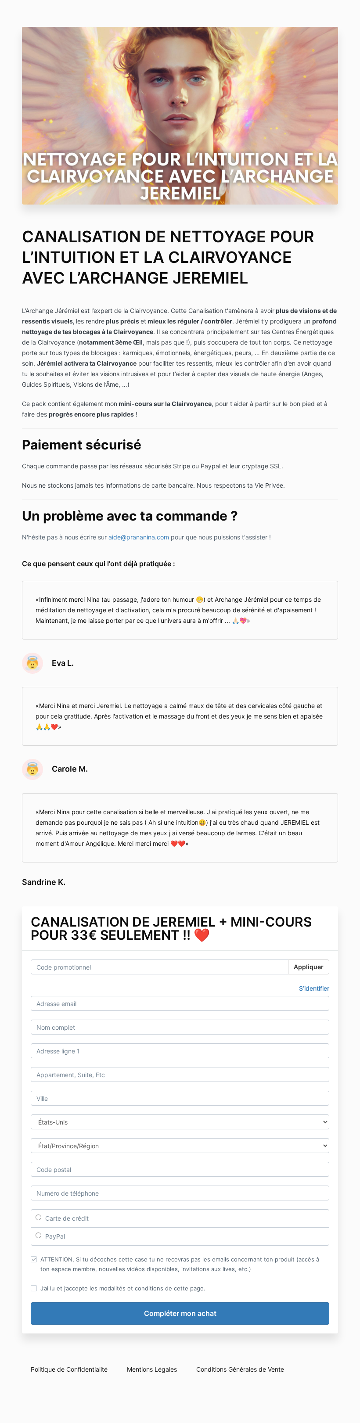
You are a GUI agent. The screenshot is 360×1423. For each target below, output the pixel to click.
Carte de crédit (66, 1218)
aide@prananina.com (138, 537)
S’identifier (314, 988)
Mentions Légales (152, 1369)
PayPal (54, 1236)
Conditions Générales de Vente (240, 1369)
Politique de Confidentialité (69, 1369)
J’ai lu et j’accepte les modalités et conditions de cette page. (122, 1288)
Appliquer (309, 966)
